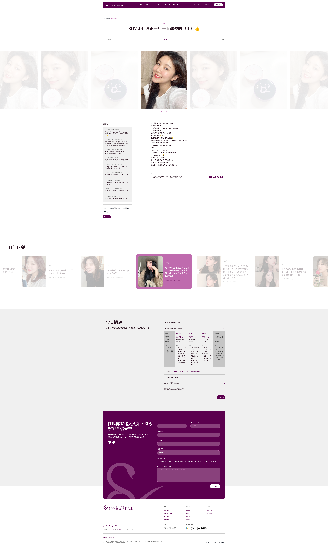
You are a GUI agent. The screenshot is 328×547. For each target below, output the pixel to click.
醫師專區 (188, 520)
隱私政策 (104, 538)
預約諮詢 (218, 5)
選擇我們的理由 (168, 513)
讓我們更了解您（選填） (164, 466)
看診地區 (160, 449)
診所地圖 (207, 5)
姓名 (159, 422)
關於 (141, 5)
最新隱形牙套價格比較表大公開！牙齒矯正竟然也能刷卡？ (187, 372)
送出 (215, 486)
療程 (147, 5)
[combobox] (188, 451)
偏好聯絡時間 (161, 459)
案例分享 (175, 5)
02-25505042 (110, 529)
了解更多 (221, 397)
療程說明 (188, 510)
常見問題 (196, 5)
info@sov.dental (121, 529)
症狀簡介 (188, 513)
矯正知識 (167, 5)
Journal (108, 18)
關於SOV (166, 510)
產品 (152, 5)
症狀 (159, 5)
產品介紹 (166, 516)
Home (103, 18)
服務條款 (111, 538)
